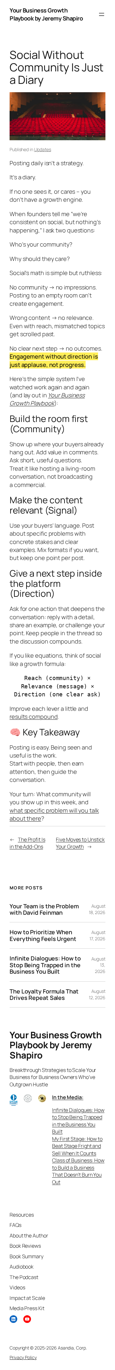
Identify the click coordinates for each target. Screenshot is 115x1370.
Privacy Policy (23, 1357)
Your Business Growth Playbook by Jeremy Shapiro (46, 14)
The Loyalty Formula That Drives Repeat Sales (44, 994)
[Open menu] (101, 14)
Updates (42, 149)
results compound (33, 716)
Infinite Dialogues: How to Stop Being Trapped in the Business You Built (45, 965)
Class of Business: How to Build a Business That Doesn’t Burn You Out (78, 1171)
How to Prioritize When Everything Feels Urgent (43, 935)
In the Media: (67, 1097)
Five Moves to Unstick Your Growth (80, 843)
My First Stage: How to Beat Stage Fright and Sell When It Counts (77, 1146)
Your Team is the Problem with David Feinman (44, 909)
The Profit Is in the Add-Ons (27, 843)
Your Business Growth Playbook (47, 399)
